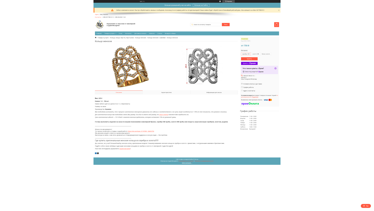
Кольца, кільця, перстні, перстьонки (122, 38)
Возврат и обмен (170, 33)
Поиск (226, 24)
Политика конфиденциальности (204, 161)
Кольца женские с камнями (156, 38)
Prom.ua (196, 159)
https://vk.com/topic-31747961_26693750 (141, 131)
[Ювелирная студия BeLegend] (100, 25)
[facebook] (96, 153)
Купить (249, 59)
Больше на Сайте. (201, 5)
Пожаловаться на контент (186, 161)
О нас (120, 33)
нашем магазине (124, 149)
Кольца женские (140, 38)
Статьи (159, 33)
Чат (367, 206)
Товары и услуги (110, 33)
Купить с (246, 63)
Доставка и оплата (140, 33)
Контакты (128, 33)
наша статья (163, 114)
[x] (98, 153)
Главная (98, 33)
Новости (151, 33)
